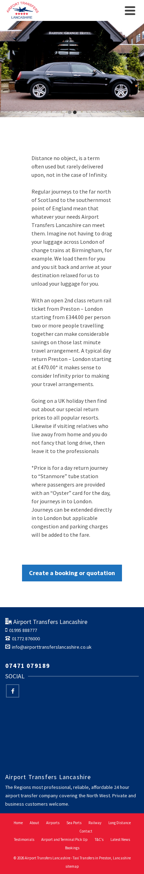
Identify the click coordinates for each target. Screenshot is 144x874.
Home (18, 822)
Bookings (72, 847)
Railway (94, 822)
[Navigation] (130, 10)
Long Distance (119, 822)
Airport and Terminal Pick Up (64, 839)
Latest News (120, 839)
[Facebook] (12, 691)
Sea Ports (73, 822)
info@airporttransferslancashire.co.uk (52, 647)
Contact (85, 831)
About (34, 822)
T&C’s (99, 839)
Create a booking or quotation (72, 573)
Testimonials (24, 839)
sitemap (72, 866)
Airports (52, 822)
